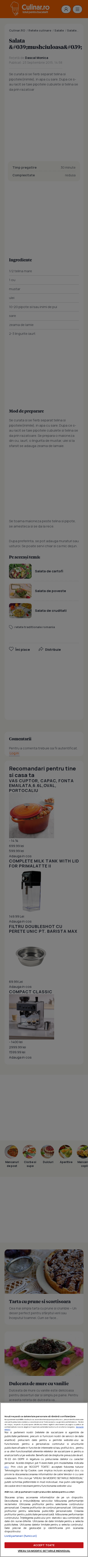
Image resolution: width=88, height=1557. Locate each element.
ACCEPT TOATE (44, 1545)
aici (7, 1466)
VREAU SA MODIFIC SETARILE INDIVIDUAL (44, 1550)
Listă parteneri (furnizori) (21, 1536)
